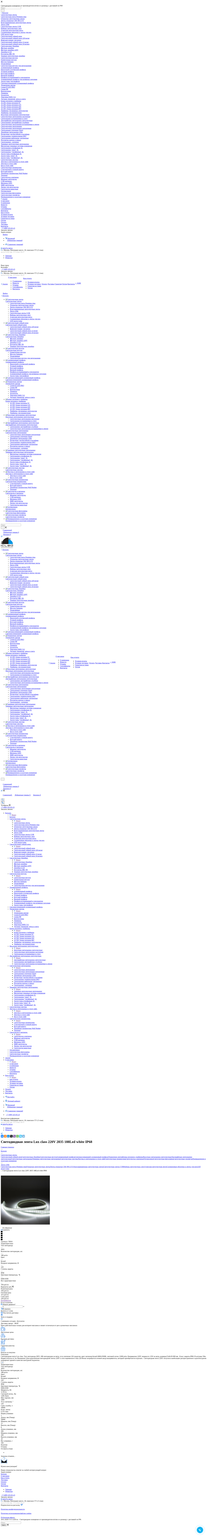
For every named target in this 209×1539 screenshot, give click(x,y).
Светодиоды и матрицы (23, 1036)
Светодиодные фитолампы (164, 1159)
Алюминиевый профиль (23, 891)
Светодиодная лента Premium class (13, 1167)
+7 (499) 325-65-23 (8, 228)
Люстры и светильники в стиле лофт (27, 1013)
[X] (11, 1136)
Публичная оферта (8, 1517)
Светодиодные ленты (22, 823)
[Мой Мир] (8, 1136)
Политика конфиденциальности (13, 1509)
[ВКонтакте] (2, 1136)
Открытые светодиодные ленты (38, 1167)
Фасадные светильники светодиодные (28, 950)
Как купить (14, 1079)
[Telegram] (23, 1136)
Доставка (4, 1480)
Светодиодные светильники (24, 970)
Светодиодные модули (22, 878)
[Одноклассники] (5, 1136)
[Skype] (20, 1136)
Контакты (4, 1486)
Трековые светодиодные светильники (28, 991)
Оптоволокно (149, 1159)
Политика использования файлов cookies (16, 1513)
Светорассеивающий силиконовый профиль (91, 1157)
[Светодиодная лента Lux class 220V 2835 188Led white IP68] (25, 1224)
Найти (4, 1525)
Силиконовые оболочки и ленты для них (182, 1167)
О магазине (14, 1064)
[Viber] (14, 1136)
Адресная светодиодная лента (155, 1167)
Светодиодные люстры (69, 1159)
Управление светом (21, 913)
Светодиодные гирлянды (183, 1159)
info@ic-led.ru (8, 248)
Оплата (3, 1482)
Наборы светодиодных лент (134, 1167)
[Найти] (2, 10)
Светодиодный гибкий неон (24, 848)
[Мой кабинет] (2, 782)
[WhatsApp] (17, 1136)
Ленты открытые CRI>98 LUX (61, 1167)
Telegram (8, 256)
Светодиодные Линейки (23, 862)
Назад (14, 815)
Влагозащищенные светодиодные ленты (88, 1167)
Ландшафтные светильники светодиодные (30, 960)
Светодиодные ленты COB (114, 1167)
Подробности (6, 1300)
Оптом (3, 1484)
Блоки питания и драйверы (24, 932)
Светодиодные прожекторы (24, 1022)
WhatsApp (9, 258)
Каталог (13, 817)
